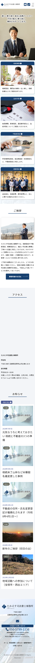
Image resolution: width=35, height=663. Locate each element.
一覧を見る (6, 402)
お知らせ (19, 643)
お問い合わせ (17, 645)
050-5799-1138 (19, 629)
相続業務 (16, 63)
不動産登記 (17, 134)
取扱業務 (12, 643)
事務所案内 (27, 643)
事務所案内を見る (15, 276)
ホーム (6, 643)
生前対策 (16, 98)
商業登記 (16, 169)
